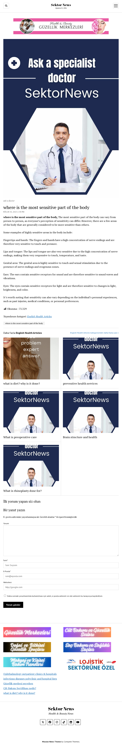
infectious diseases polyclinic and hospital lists (30, 678)
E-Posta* (6, 571)
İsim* (5, 560)
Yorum (6, 523)
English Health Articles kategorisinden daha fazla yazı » (94, 333)
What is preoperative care (20, 437)
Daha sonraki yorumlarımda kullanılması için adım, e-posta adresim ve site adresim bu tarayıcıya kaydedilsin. (55, 596)
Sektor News (61, 5)
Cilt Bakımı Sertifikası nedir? (19, 688)
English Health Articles (39, 316)
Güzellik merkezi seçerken (18, 683)
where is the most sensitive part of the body (24, 323)
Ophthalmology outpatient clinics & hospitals (30, 674)
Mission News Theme (51, 741)
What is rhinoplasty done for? (22, 491)
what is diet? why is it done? (19, 693)
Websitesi (7, 582)
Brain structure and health (80, 437)
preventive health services (80, 383)
